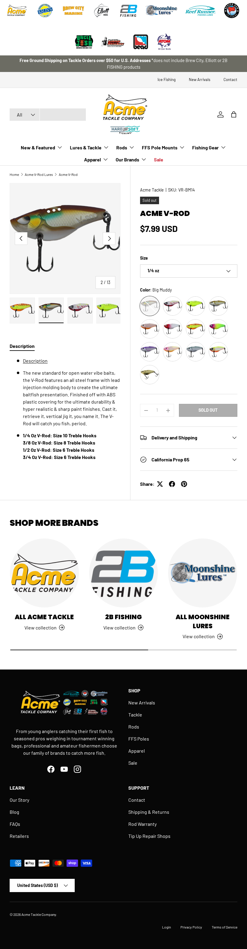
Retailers (19, 836)
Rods (133, 726)
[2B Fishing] (123, 572)
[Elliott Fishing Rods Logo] (101, 10)
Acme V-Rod (68, 174)
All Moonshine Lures (203, 621)
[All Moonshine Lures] (202, 572)
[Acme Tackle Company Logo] (16, 10)
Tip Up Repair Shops (149, 836)
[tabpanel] (65, 415)
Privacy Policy (191, 927)
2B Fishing (123, 617)
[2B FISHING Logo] (129, 10)
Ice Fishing (167, 79)
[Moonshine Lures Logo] (161, 11)
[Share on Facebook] (172, 484)
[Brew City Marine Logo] (73, 10)
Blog (14, 812)
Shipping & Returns (148, 812)
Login (166, 927)
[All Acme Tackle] (44, 572)
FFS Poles (138, 738)
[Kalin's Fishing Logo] (45, 10)
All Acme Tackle (44, 617)
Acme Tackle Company (38, 914)
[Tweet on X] (160, 484)
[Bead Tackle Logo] (141, 42)
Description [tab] (22, 346)
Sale (158, 159)
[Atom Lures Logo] (164, 42)
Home (14, 174)
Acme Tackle (152, 189)
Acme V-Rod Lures (39, 174)
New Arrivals (199, 79)
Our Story (19, 800)
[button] (233, 114)
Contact (230, 79)
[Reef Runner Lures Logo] (200, 11)
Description (35, 361)
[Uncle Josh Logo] (84, 41)
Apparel (136, 751)
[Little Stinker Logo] (112, 41)
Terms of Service (224, 927)
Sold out (208, 410)
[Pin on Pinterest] (184, 484)
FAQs (15, 824)
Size (144, 258)
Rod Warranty (142, 824)
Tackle (135, 714)
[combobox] (48, 114)
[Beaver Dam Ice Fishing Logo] (232, 10)
